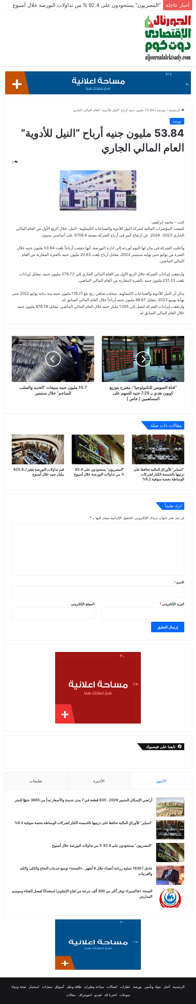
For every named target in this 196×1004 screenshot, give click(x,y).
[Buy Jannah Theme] (98, 83)
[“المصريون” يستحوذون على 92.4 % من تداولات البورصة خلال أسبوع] (98, 449)
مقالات (71, 995)
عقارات (125, 987)
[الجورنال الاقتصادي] (168, 38)
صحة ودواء (18, 987)
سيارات (47, 987)
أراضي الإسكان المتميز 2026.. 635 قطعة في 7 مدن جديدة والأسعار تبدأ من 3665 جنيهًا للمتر (83, 800)
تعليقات (36, 781)
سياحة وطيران (94, 987)
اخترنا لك (110, 995)
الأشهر (161, 781)
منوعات (124, 995)
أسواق (59, 987)
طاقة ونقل (74, 987)
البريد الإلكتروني (172, 604)
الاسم (179, 582)
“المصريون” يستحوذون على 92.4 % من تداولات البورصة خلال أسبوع (101, 845)
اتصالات (112, 987)
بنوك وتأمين (152, 987)
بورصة (161, 110)
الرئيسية (174, 110)
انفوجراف (85, 995)
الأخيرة (98, 781)
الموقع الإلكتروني (83, 604)
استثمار (34, 987)
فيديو (98, 995)
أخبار (167, 987)
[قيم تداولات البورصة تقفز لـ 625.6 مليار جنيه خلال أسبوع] (38, 449)
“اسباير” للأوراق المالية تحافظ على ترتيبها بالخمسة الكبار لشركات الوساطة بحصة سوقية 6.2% (158, 474)
